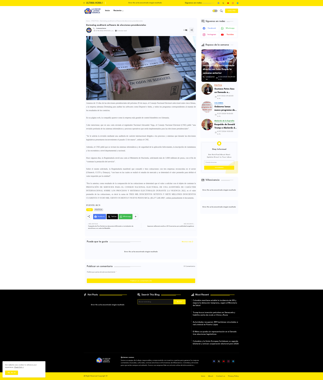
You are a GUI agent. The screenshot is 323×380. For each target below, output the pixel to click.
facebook (212, 28)
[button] (215, 11)
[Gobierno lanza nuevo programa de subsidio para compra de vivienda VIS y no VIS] (207, 106)
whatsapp (230, 28)
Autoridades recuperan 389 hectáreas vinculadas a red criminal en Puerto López (215, 323)
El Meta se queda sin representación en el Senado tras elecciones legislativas (215, 333)
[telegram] (237, 3)
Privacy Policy (233, 376)
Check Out (18, 367)
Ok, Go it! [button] (12, 373)
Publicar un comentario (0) (141, 281)
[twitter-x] (223, 3)
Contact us (220, 376)
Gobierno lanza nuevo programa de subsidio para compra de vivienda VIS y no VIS (225, 109)
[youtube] (228, 3)
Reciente (118, 11)
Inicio (107, 11)
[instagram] (233, 3)
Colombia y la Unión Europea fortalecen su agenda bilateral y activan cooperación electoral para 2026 (216, 342)
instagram (212, 35)
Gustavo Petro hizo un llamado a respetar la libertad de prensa (224, 91)
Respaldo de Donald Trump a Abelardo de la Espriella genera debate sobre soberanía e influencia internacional (225, 126)
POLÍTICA (95, 21)
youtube (230, 35)
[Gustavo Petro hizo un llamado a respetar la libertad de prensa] (207, 89)
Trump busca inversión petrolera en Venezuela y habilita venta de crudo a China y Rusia (214, 314)
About (210, 376)
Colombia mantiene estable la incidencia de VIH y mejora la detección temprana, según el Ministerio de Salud (215, 303)
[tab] (107, 11)
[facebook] (218, 3)
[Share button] (135, 216)
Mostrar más (187, 242)
